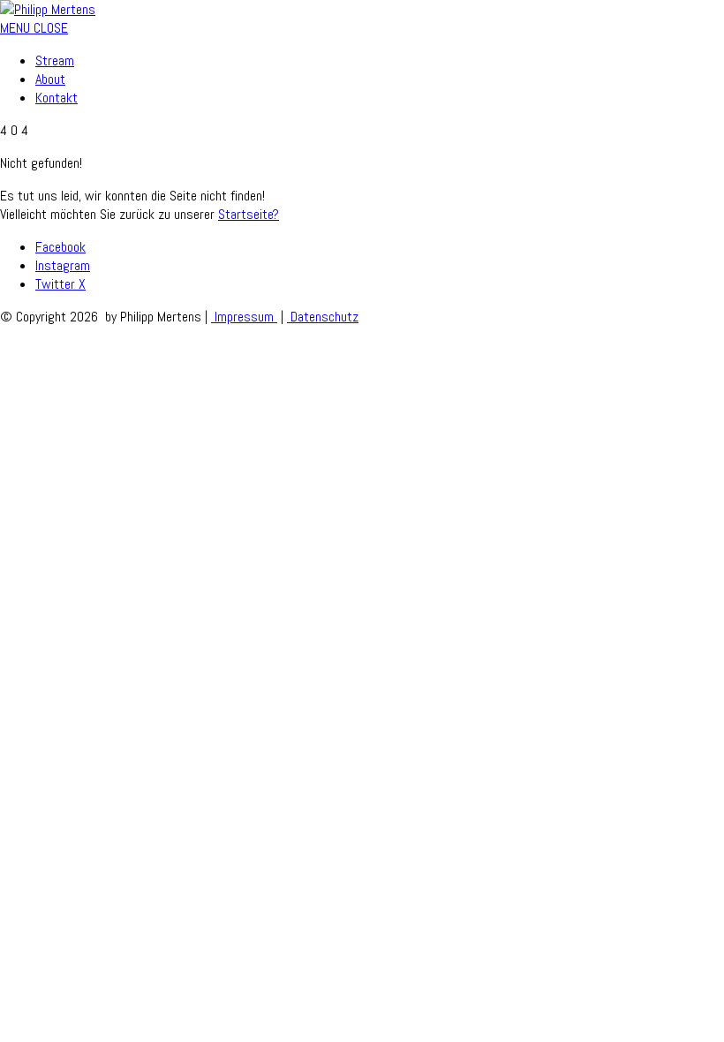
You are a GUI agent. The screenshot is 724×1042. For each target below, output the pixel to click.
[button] (34, 28)
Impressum (244, 316)
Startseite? (248, 214)
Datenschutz (322, 316)
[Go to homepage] (47, 9)
